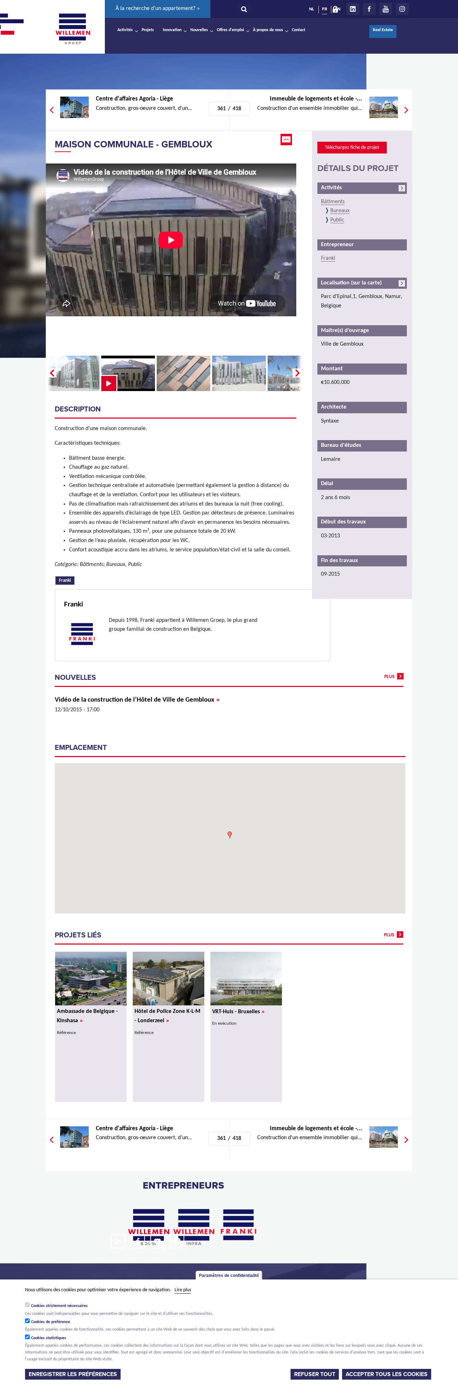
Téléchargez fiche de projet (352, 147)
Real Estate (383, 30)
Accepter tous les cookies (387, 1373)
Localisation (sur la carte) (351, 283)
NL (311, 8)
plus (389, 676)
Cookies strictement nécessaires (59, 1305)
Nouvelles (199, 30)
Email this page (287, 139)
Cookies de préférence (50, 1322)
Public (337, 220)
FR (324, 8)
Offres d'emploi (230, 30)
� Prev (51, 373)
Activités (125, 30)
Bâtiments (333, 202)
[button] (230, 835)
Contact (298, 30)
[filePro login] (337, 11)
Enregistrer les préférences (73, 1373)
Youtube (385, 9)
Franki (66, 580)
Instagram (402, 9)
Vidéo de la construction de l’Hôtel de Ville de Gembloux (137, 700)
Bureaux (340, 211)
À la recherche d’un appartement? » (158, 8)
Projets (148, 30)
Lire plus (183, 1290)
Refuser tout (314, 1373)
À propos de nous (268, 30)
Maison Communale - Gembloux (133, 144)
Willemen (72, 29)
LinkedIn (352, 9)
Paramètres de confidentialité (229, 1275)
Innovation (172, 30)
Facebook (369, 9)
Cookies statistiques (48, 1338)
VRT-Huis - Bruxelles (238, 1012)
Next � (298, 373)
